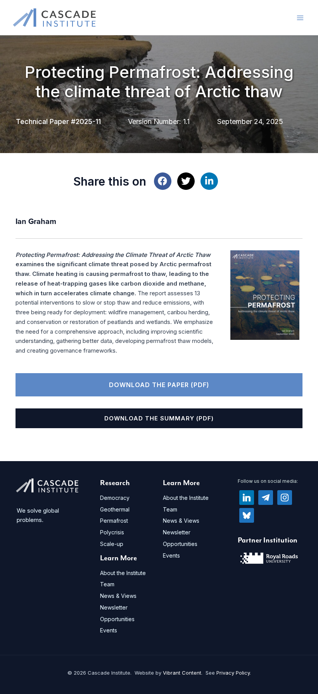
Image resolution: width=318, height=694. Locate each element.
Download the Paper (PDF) (159, 385)
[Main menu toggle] (300, 17)
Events (108, 630)
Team (107, 584)
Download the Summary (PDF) (159, 418)
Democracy (115, 497)
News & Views (118, 595)
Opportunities (117, 619)
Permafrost (114, 520)
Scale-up (111, 544)
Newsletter (114, 607)
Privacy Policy (233, 673)
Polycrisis (112, 532)
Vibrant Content (182, 673)
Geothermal (115, 509)
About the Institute (123, 573)
